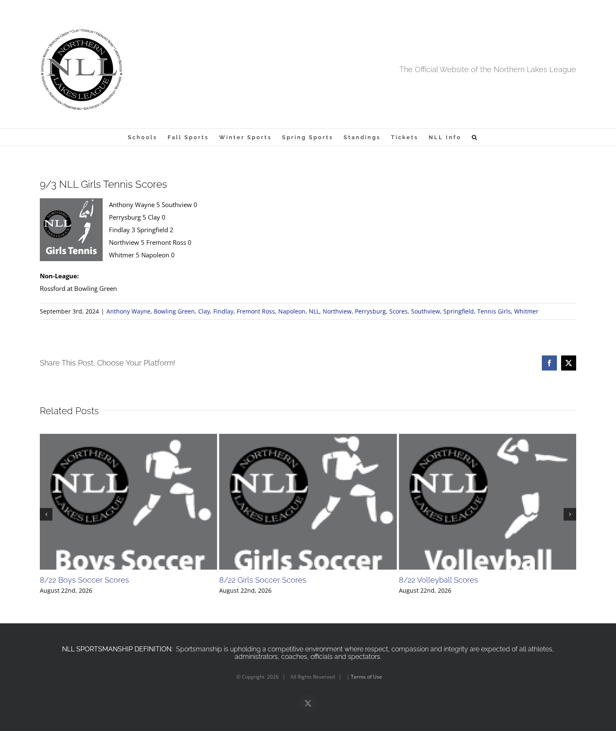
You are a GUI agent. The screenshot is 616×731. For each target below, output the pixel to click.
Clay (204, 311)
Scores (398, 311)
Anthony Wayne (128, 311)
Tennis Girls (494, 311)
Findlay (223, 311)
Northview (337, 311)
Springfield (458, 311)
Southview (425, 311)
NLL (314, 311)
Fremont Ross (256, 311)
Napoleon (291, 311)
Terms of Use (366, 676)
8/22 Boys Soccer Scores (84, 579)
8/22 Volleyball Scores (438, 579)
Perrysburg (370, 311)
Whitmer (526, 311)
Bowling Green (174, 311)
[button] (475, 137)
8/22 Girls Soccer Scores (262, 579)
